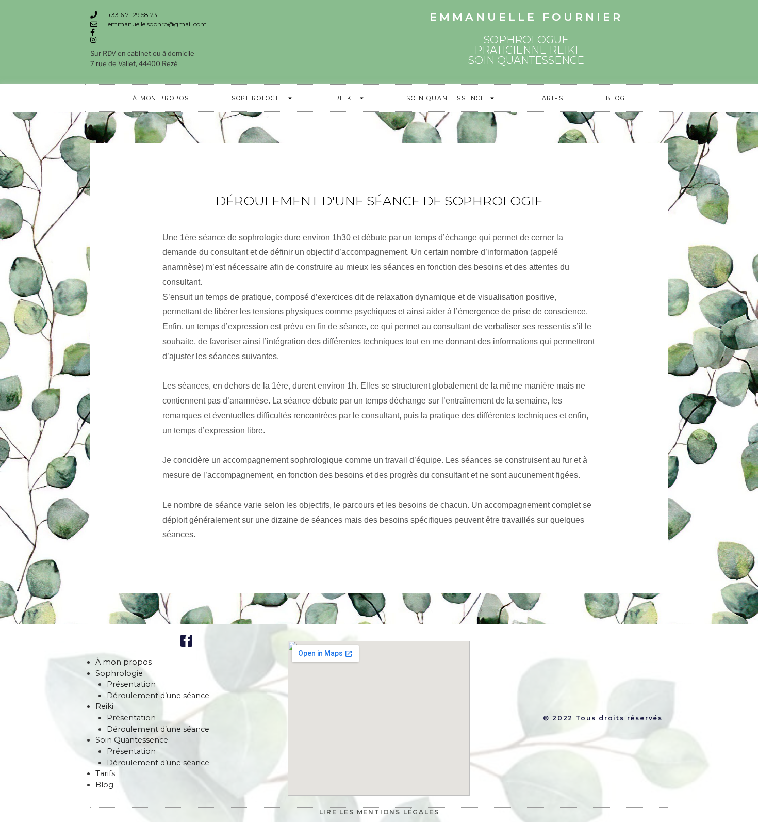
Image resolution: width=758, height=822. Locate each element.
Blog (615, 98)
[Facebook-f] (186, 641)
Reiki (345, 98)
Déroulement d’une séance (158, 695)
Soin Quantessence (445, 98)
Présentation (131, 684)
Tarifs (550, 98)
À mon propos (161, 98)
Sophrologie (257, 98)
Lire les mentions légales (379, 812)
